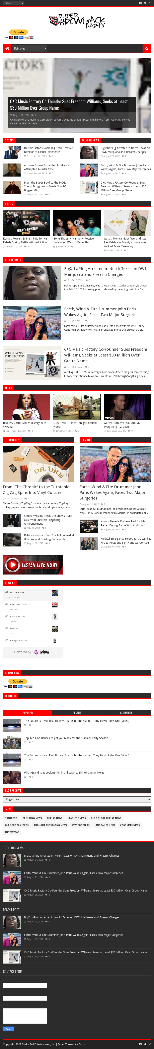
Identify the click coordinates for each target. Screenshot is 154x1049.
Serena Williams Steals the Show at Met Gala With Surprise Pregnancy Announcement (48, 519)
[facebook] (140, 3)
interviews (12, 832)
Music (8, 388)
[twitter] (145, 3)
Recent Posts (13, 259)
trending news (90, 140)
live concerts (81, 825)
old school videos (17, 825)
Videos (9, 203)
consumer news (130, 825)
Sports (9, 140)
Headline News (77, 818)
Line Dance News (105, 825)
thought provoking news (50, 825)
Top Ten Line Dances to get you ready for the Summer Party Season (66, 738)
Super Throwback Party (71, 1044)
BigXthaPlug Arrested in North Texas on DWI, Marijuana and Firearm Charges (71, 855)
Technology (12, 440)
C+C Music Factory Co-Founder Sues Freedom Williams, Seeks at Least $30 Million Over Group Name (69, 104)
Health (86, 440)
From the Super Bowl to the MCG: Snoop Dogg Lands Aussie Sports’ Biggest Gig (45, 186)
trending (11, 818)
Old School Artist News (106, 818)
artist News (55, 818)
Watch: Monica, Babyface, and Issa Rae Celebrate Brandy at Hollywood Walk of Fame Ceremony (125, 242)
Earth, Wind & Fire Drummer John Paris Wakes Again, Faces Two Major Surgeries (112, 492)
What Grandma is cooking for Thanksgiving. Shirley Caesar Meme (64, 772)
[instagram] (149, 3)
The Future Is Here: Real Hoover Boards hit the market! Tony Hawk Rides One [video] (76, 720)
